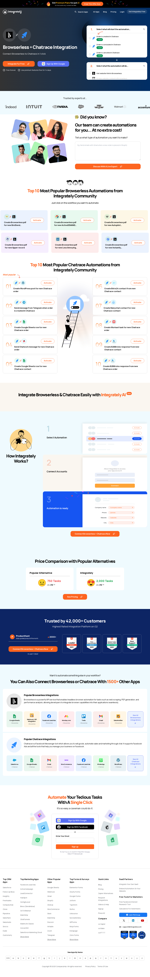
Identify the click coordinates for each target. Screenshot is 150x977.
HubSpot (23, 898)
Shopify (50, 900)
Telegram (51, 935)
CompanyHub (8, 905)
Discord (50, 922)
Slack (49, 913)
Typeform (73, 905)
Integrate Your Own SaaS (128, 884)
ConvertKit (24, 928)
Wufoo (72, 909)
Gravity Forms (75, 892)
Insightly (6, 896)
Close (5, 909)
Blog (105, 12)
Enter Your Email (62, 836)
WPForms (73, 922)
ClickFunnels (25, 919)
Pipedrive (6, 913)
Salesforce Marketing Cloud (31, 932)
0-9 (8, 958)
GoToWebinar (25, 911)
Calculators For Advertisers (129, 909)
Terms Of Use (102, 966)
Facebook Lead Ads (28, 885)
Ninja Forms (74, 926)
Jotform (73, 900)
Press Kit (101, 913)
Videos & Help (103, 904)
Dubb (5, 931)
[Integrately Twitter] (123, 920)
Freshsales (7, 900)
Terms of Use (78, 854)
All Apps (96, 12)
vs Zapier (101, 924)
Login (122, 12)
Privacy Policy (90, 966)
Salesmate (7, 922)
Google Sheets (53, 887)
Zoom (49, 931)
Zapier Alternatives (105, 893)
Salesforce (7, 887)
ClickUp (50, 905)
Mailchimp (24, 915)
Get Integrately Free (137, 11)
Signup (100, 909)
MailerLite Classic (27, 924)
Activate (8, 220)
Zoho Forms (74, 935)
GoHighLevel (25, 902)
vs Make (101, 928)
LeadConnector (26, 893)
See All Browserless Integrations (135, 717)
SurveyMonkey (75, 918)
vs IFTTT (101, 933)
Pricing (113, 12)
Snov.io (5, 926)
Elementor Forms (76, 887)
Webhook (51, 892)
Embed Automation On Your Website (129, 889)
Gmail (49, 896)
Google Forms (75, 896)
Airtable (50, 926)
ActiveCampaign (26, 889)
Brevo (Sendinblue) (27, 906)
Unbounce (74, 913)
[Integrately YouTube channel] (142, 920)
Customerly (7, 935)
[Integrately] (12, 12)
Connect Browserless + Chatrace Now (92, 534)
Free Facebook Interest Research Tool (128, 903)
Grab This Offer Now (92, 4)
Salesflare (7, 918)
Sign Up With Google (56, 64)
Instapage (74, 931)
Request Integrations (103, 899)
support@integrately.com (132, 927)
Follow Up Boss (9, 892)
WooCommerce (53, 909)
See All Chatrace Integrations (135, 761)
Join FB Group (134, 915)
